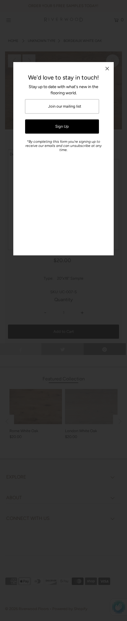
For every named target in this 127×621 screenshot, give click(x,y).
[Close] (107, 68)
